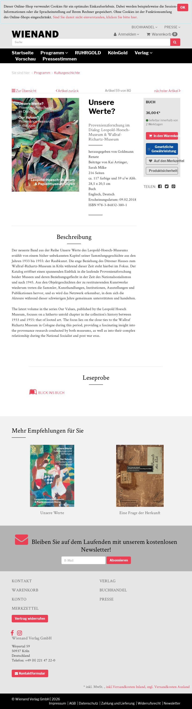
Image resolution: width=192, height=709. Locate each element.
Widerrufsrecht (149, 703)
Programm (53, 53)
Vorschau (25, 59)
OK (182, 7)
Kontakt (22, 580)
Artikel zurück (68, 91)
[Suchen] (175, 42)
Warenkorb (163, 34)
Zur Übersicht (26, 91)
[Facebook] (12, 631)
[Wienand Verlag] (35, 33)
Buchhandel (143, 27)
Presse (171, 27)
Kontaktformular (32, 673)
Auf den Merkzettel (165, 161)
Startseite (22, 53)
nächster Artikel (166, 91)
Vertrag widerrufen (30, 618)
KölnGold (118, 53)
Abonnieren (119, 560)
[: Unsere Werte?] (46, 145)
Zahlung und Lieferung (118, 703)
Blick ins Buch (50, 393)
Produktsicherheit (163, 171)
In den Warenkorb (165, 136)
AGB (72, 703)
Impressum (57, 703)
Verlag (142, 53)
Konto (19, 599)
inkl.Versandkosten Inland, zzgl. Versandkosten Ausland (148, 686)
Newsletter (172, 703)
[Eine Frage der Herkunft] (140, 475)
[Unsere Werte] (52, 475)
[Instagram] (19, 631)
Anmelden (127, 34)
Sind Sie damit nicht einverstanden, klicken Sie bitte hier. (95, 17)
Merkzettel (25, 608)
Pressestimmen (60, 59)
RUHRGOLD (88, 53)
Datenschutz (88, 703)
